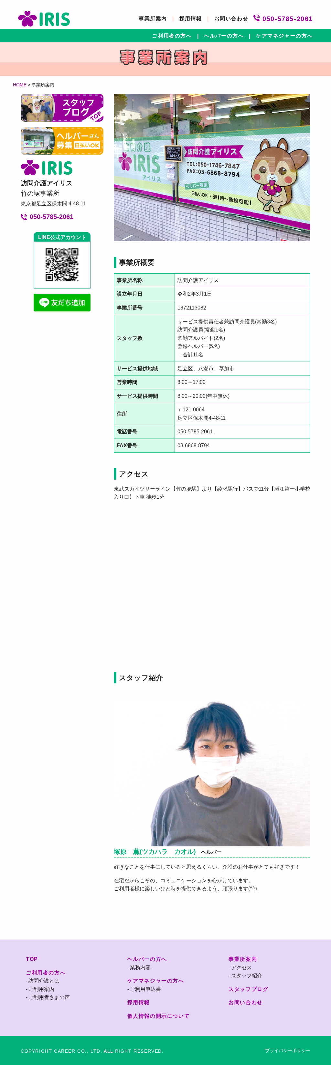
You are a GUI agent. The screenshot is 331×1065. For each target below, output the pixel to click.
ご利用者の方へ (172, 35)
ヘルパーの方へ (224, 35)
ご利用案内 (41, 989)
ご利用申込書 (145, 989)
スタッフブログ (248, 989)
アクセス (241, 967)
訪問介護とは (43, 980)
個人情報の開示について (158, 1016)
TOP (32, 959)
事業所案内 (153, 18)
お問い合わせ (231, 18)
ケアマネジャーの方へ (284, 35)
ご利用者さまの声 (49, 997)
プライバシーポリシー (287, 1050)
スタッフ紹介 (246, 975)
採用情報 (190, 18)
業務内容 (140, 967)
